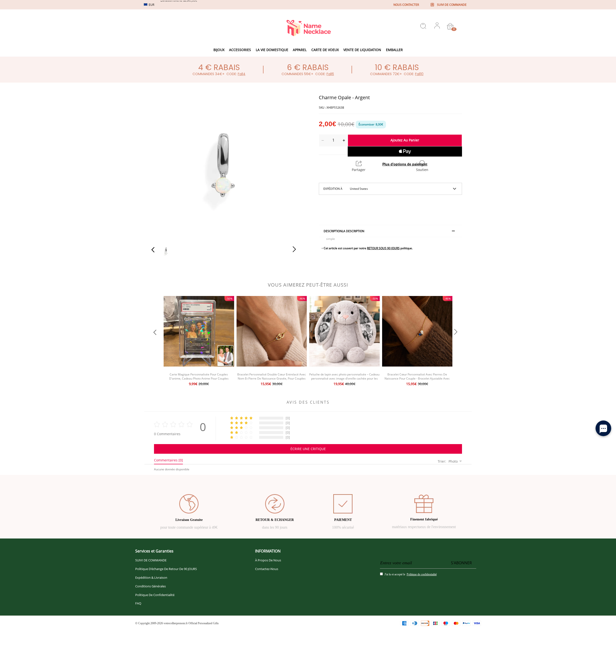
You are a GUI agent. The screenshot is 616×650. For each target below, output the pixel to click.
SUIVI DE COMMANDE (151, 560)
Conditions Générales (150, 586)
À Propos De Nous (268, 560)
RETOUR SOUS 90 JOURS (383, 248)
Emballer (394, 49)
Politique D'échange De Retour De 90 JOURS (166, 569)
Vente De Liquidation (362, 49)
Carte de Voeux (325, 49)
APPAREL (300, 49)
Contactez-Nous (266, 569)
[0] (450, 26)
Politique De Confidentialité (154, 595)
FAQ (138, 603)
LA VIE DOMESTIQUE (272, 49)
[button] (163, 166)
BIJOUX (219, 49)
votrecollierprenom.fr (176, 623)
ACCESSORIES (240, 49)
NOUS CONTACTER (406, 5)
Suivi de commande (452, 5)
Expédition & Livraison (151, 577)
